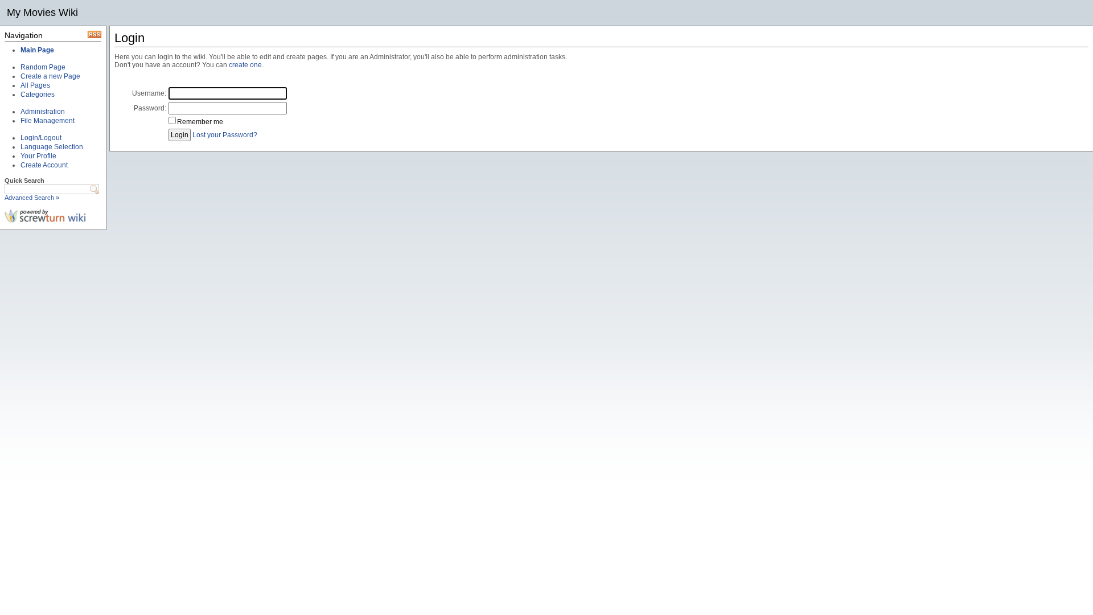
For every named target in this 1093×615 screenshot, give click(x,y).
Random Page (42, 67)
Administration (42, 112)
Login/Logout (40, 138)
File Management (47, 121)
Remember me (200, 122)
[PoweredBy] (45, 220)
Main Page (37, 50)
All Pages (35, 85)
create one (245, 65)
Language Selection (51, 147)
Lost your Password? (224, 135)
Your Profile (38, 156)
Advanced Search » (32, 197)
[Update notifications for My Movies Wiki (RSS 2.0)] (94, 36)
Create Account (44, 165)
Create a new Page (50, 76)
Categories (37, 95)
